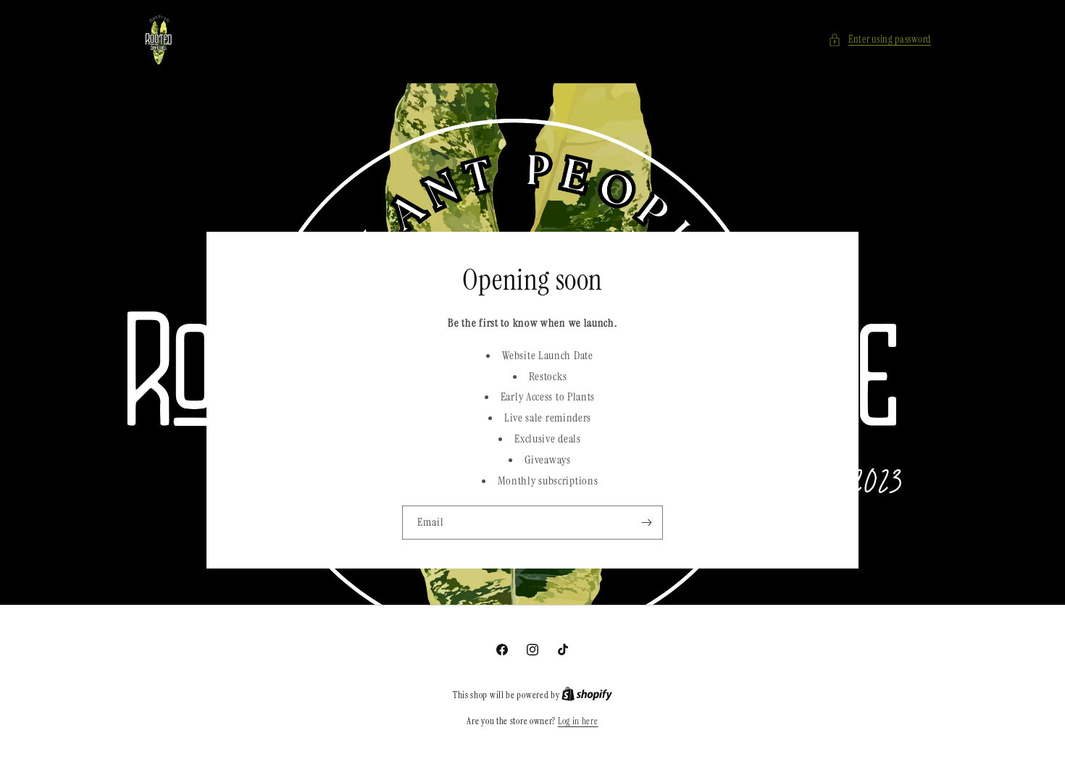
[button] (879, 39)
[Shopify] (586, 695)
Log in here (578, 721)
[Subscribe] (646, 523)
